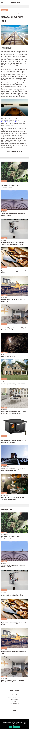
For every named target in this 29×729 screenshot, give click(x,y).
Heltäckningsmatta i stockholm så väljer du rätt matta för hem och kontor (13, 412)
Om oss (14, 717)
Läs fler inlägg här (14, 151)
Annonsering (14, 715)
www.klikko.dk (16, 703)
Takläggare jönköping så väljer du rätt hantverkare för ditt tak (13, 470)
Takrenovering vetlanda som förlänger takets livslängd (13, 214)
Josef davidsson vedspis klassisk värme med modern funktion (13, 441)
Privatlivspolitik (16, 727)
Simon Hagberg (15, 13)
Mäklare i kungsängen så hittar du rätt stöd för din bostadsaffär (13, 384)
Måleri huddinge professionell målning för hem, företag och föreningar (13, 329)
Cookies (14, 719)
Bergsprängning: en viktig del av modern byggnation (13, 300)
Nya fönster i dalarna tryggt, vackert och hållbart (13, 272)
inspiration (4, 10)
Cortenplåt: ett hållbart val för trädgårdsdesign (10, 186)
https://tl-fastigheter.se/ (8, 122)
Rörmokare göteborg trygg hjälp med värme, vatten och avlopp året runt (12, 243)
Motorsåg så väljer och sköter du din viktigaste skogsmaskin (12, 498)
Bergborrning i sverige (8, 356)
